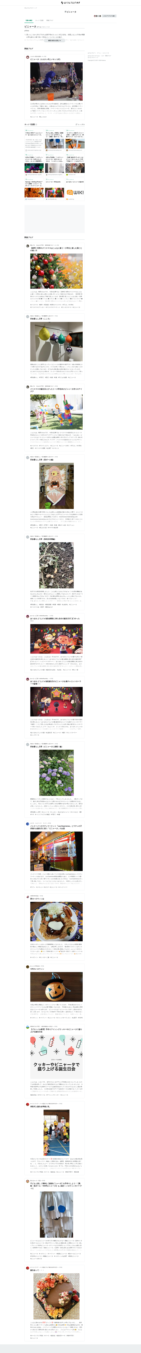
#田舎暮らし (34, 377)
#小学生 (71, 304)
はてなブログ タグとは (94, 55)
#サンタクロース (66, 307)
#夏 (80, 812)
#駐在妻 (76, 1172)
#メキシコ (55, 448)
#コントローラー (72, 732)
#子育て (41, 377)
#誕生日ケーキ (60, 1335)
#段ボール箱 (62, 525)
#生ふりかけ (43, 117)
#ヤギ (32, 814)
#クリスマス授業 (40, 448)
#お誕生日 (49, 732)
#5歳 (55, 377)
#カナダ (46, 887)
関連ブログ (50, 20)
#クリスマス (34, 304)
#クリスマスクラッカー (37, 307)
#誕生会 (52, 1172)
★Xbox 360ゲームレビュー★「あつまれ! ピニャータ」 (34, 134)
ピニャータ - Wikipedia (53, 182)
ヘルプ (102, 55)
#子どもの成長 (62, 377)
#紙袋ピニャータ (61, 1253)
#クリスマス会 (34, 607)
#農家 (59, 604)
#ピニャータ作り (64, 445)
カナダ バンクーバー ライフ (38, 823)
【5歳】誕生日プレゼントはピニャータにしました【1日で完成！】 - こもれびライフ (75, 159)
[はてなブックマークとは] (36, 124)
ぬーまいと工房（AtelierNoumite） (39, 615)
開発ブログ (108, 55)
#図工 (32, 448)
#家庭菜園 (48, 604)
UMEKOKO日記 (34, 896)
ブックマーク (29, 130)
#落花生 (41, 604)
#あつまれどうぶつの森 (37, 670)
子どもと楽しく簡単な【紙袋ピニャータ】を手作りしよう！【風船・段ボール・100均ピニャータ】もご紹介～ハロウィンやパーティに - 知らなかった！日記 (54, 135)
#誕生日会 (33, 1095)
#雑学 (41, 304)
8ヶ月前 (44, 56)
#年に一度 (75, 670)
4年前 (49, 823)
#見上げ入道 (43, 527)
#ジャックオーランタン (63, 1017)
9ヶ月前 (57, 245)
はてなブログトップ (93, 57)
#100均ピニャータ (36, 1256)
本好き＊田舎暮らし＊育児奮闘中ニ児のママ (41, 316)
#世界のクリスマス (55, 304)
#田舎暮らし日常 (35, 812)
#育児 (47, 377)
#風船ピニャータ (48, 1256)
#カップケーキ (34, 735)
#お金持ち (65, 604)
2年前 (56, 386)
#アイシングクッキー (52, 1095)
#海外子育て (69, 1172)
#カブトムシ (70, 525)
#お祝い (59, 670)
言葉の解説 (29, 20)
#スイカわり (74, 812)
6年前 (43, 1180)
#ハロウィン (34, 957)
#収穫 (54, 604)
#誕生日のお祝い (51, 670)
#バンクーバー (63, 887)
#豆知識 (46, 304)
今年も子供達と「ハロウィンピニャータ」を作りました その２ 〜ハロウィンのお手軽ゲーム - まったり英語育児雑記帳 (54, 159)
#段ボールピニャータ (74, 1253)
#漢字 (42, 607)
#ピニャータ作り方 (36, 1258)
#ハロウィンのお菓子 (60, 1256)
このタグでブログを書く (109, 16)
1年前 (56, 316)
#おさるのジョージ (63, 812)
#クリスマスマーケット (53, 307)
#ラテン (32, 887)
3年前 (56, 536)
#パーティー (43, 1017)
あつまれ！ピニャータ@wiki (75, 182)
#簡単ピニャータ (73, 1256)
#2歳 (51, 377)
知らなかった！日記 (35, 1180)
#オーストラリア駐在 (36, 1172)
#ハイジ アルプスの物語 (42, 814)
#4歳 (58, 814)
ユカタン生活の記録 (35, 56)
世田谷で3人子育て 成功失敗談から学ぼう (41, 1026)
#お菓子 (48, 448)
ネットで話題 (39, 20)
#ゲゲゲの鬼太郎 (53, 527)
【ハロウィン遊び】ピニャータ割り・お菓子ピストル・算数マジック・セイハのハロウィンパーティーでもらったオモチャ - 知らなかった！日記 (75, 135)
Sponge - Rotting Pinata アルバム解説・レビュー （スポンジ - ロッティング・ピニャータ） (34, 184)
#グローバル (41, 1095)
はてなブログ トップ (31, 8)
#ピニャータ (34, 117)
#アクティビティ (44, 445)
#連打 (63, 732)
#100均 (80, 1017)
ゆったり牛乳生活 (35, 966)
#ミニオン (53, 812)
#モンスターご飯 (44, 957)
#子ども (65, 304)
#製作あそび (49, 607)
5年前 (42, 966)
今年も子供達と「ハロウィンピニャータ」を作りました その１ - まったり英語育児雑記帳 (34, 159)
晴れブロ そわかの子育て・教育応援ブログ (41, 245)
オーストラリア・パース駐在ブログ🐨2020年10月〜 (44, 1103)
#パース (46, 1172)
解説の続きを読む (53, 40)
